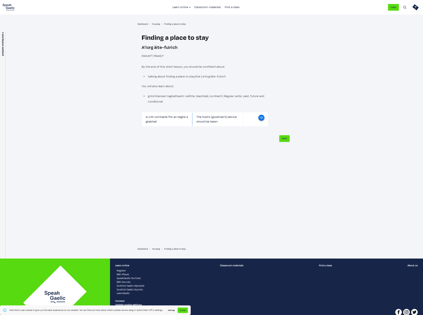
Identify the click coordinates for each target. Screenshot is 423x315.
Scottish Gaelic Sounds (130, 289)
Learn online (180, 7)
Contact (120, 301)
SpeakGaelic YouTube (129, 278)
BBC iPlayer (123, 274)
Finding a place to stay (175, 24)
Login (393, 7)
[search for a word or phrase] (404, 7)
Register (121, 270)
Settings (171, 310)
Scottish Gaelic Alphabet (130, 286)
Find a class (232, 7)
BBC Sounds (123, 282)
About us (412, 265)
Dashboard (142, 24)
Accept (183, 310)
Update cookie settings (128, 305)
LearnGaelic (123, 293)
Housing (156, 24)
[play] (261, 119)
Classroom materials (207, 7)
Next (284, 138)
